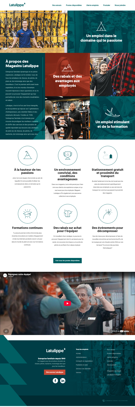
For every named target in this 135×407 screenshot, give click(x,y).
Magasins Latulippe (114, 371)
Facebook (55, 380)
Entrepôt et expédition (84, 361)
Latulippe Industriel (114, 375)
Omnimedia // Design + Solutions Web (117, 400)
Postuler (106, 5)
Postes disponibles (114, 353)
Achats (78, 353)
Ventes (78, 372)
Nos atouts (56, 5)
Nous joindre (120, 5)
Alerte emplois (92, 5)
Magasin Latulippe (17, 5)
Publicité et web (82, 365)
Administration (81, 357)
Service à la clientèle (83, 369)
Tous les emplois (82, 349)
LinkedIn (62, 380)
